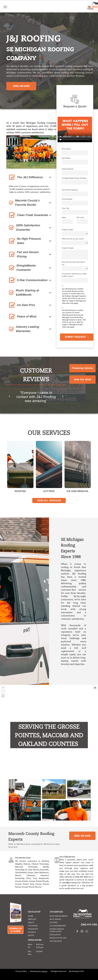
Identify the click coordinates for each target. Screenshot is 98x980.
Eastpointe (44, 878)
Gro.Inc (44, 971)
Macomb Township (26, 867)
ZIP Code (80, 217)
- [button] (3, 690)
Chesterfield (20, 872)
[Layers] (95, 687)
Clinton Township (40, 864)
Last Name (66, 158)
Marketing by (35, 971)
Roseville (44, 870)
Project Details (67, 248)
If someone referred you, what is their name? (74, 275)
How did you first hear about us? (73, 263)
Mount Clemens (25, 875)
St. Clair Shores (32, 870)
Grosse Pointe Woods (39, 881)
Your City (65, 208)
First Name (66, 149)
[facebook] (77, 932)
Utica (28, 878)
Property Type (67, 229)
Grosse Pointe (21, 881)
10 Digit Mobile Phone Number (74, 178)
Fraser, (30, 872)
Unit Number (67, 199)
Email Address (67, 169)
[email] (87, 932)
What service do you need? (73, 239)
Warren (26, 864)
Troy (35, 878)
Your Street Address (70, 190)
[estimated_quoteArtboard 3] (75, 103)
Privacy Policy (21, 971)
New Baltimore (41, 872)
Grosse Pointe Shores (31, 887)
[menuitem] (37, 916)
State (64, 217)
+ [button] (3, 687)
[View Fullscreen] (3, 695)
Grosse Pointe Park (24, 884)
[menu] (5, 7)
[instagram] (82, 932)
